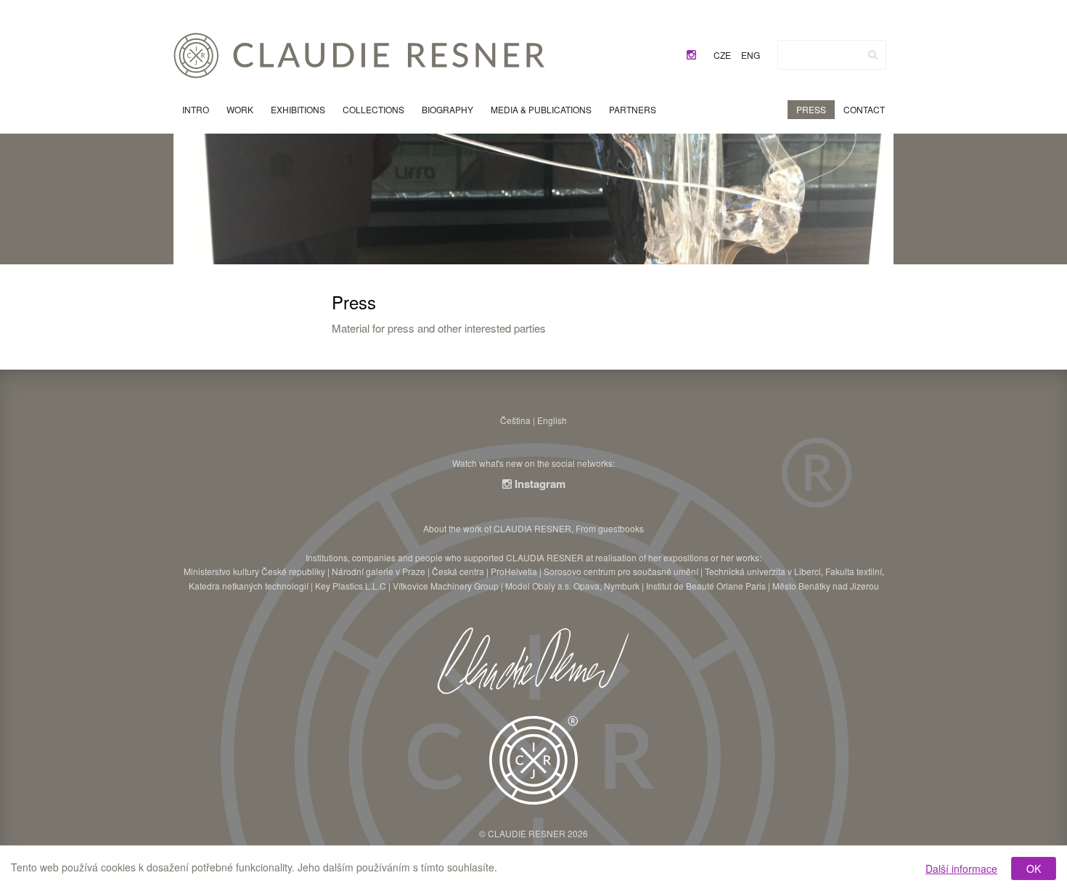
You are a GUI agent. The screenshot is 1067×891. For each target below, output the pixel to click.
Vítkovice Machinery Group (446, 585)
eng (750, 55)
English (552, 420)
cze (722, 55)
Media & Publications (541, 109)
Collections (373, 109)
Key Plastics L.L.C (350, 585)
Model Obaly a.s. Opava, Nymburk (572, 585)
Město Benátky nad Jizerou (825, 585)
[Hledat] (873, 54)
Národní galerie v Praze (378, 571)
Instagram (538, 484)
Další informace (961, 868)
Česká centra (458, 571)
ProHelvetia (514, 571)
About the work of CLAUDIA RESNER (497, 528)
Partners (632, 109)
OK (1033, 868)
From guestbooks (610, 528)
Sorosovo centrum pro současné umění (621, 571)
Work (239, 109)
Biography (447, 109)
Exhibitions (298, 109)
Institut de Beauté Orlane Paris (706, 585)
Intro (195, 109)
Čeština (515, 420)
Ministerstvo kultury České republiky (254, 571)
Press (811, 109)
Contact (864, 109)
